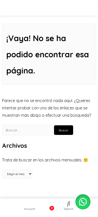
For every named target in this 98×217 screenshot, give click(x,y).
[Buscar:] (28, 129)
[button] (82, 201)
